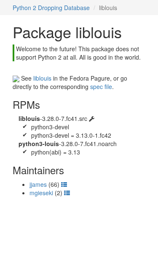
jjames (38, 184)
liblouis (42, 78)
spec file (101, 86)
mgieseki (41, 192)
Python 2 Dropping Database (51, 7)
